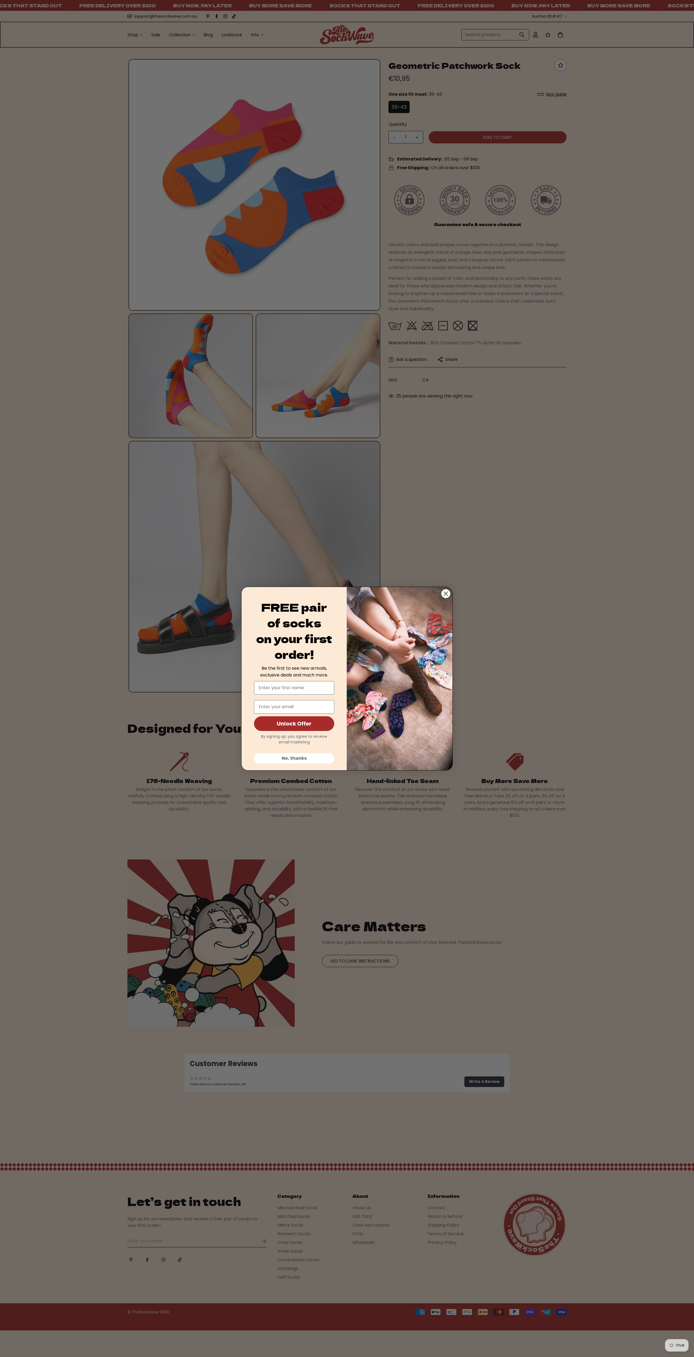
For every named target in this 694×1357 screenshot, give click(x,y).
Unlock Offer (294, 723)
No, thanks (294, 758)
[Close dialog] (446, 593)
